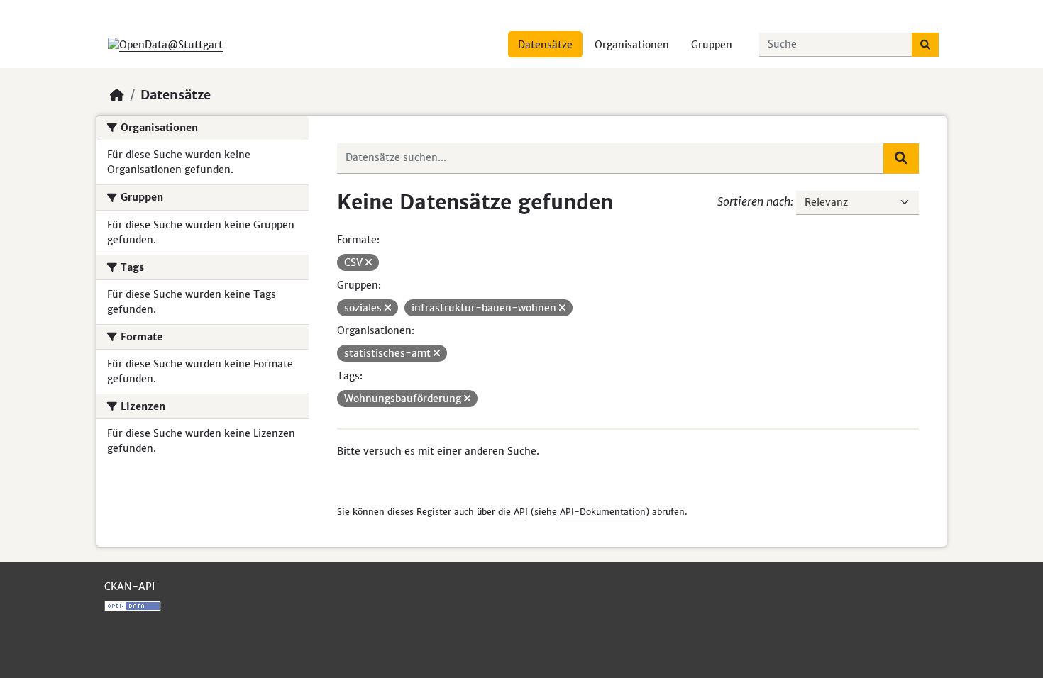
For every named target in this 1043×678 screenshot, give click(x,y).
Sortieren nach (753, 201)
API (521, 511)
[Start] (117, 95)
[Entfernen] (368, 262)
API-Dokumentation (603, 511)
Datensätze (545, 44)
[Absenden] (925, 45)
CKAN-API (129, 586)
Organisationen (632, 44)
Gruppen (711, 44)
